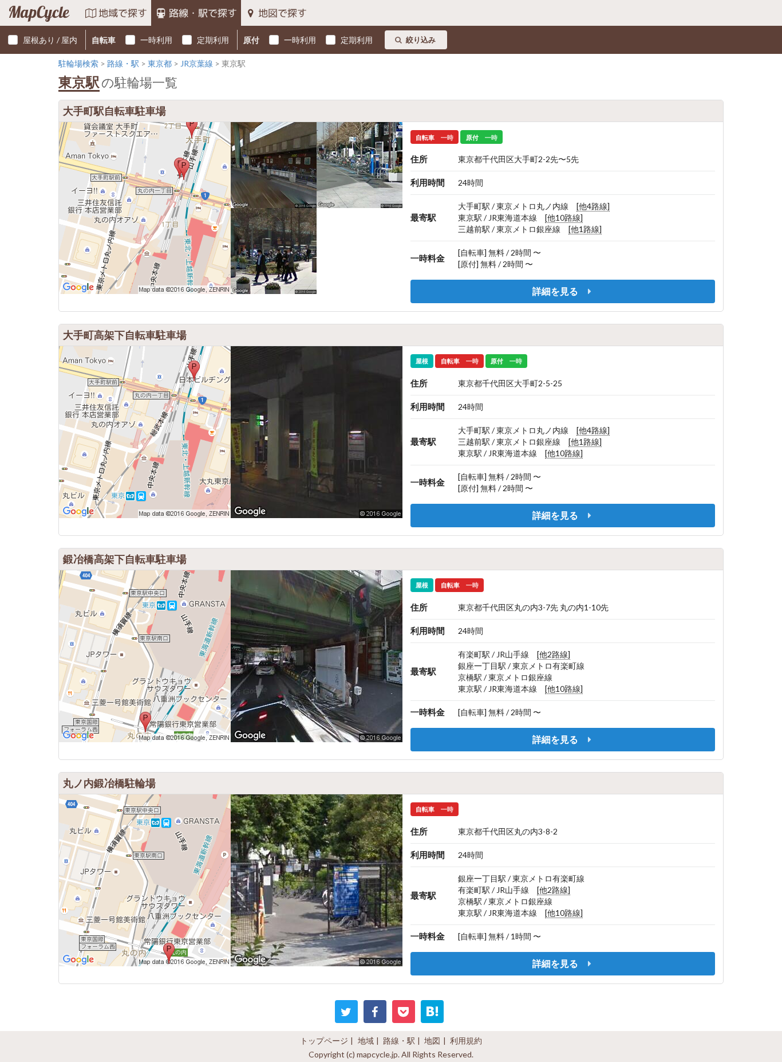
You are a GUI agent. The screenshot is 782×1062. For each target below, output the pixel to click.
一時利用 (156, 40)
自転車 (104, 40)
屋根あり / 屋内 (50, 40)
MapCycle (38, 13)
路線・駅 (399, 1040)
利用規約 (466, 1040)
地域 (366, 1040)
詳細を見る (556, 290)
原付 (251, 40)
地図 (432, 1040)
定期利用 (213, 40)
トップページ (324, 1040)
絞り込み (421, 39)
